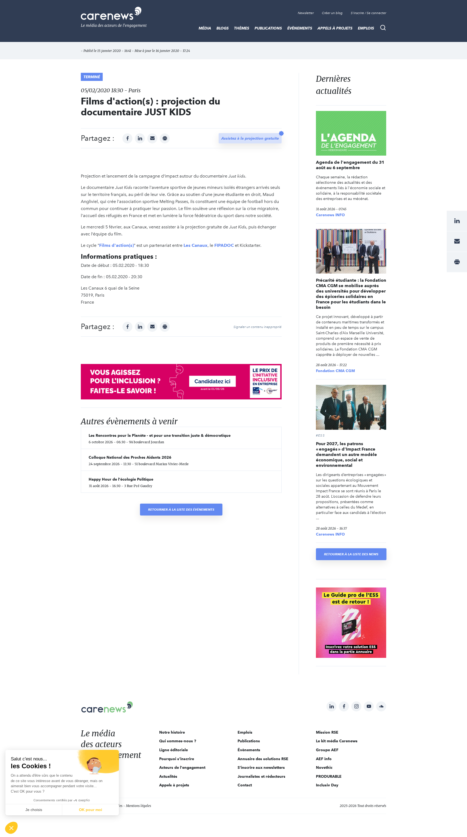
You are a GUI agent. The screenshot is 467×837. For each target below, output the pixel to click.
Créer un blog (332, 13)
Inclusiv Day (327, 785)
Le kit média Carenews (337, 741)
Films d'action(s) (116, 245)
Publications (268, 28)
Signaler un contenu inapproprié (258, 327)
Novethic (324, 767)
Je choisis (33, 810)
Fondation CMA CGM (335, 371)
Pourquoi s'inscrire (176, 759)
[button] (11, 827)
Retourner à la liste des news (351, 554)
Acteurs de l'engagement (182, 767)
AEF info (324, 759)
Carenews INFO (330, 215)
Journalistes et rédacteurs (261, 776)
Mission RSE (327, 732)
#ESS (320, 435)
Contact (245, 785)
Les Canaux (196, 245)
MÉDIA (205, 28)
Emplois (366, 28)
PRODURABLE (329, 776)
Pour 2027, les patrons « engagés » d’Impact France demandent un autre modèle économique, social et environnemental (346, 454)
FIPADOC (224, 245)
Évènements (299, 28)
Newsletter (306, 13)
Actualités (168, 776)
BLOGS (222, 28)
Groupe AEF (327, 750)
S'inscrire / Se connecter (368, 13)
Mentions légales (138, 806)
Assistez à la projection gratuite (250, 138)
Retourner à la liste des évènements (181, 509)
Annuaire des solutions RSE (263, 759)
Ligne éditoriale (173, 750)
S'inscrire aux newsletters (261, 767)
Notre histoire (172, 732)
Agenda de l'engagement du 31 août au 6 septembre (350, 165)
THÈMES (241, 28)
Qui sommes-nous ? (177, 741)
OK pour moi (90, 810)
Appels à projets (335, 28)
